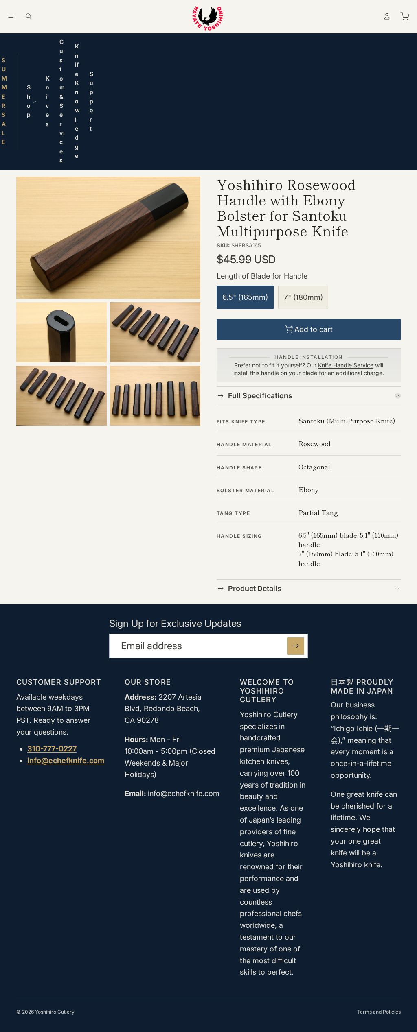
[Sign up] (295, 646)
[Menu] (11, 16)
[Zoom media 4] (61, 396)
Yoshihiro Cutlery (55, 1012)
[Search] (28, 16)
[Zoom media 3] (155, 332)
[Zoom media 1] (108, 238)
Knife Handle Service (345, 365)
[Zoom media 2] (61, 332)
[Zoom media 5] (155, 396)
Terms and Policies (379, 1012)
